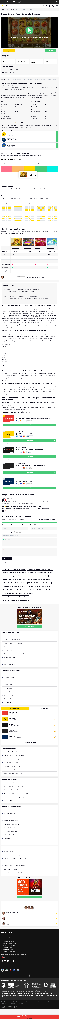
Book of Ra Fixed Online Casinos (12, 842)
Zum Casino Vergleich (29, 742)
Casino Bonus (16, 409)
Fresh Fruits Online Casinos (11, 817)
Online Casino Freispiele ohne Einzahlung (15, 858)
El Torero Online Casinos (10, 834)
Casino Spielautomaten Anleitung (13, 646)
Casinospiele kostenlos (10, 650)
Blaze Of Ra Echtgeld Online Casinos (14, 576)
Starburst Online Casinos (10, 810)
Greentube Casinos (9, 681)
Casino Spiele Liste (22, 393)
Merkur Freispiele (8, 851)
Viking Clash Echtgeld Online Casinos (14, 572)
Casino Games (11, 9)
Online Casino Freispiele (10, 869)
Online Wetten (4, 9)
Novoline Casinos (8, 691)
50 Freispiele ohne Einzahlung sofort (13, 855)
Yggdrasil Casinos (8, 702)
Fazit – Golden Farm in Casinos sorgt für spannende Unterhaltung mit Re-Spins (26, 298)
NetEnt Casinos (8, 688)
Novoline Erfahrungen (21, 463)
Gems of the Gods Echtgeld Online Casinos (16, 600)
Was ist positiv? (8, 539)
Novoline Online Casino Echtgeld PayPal (15, 797)
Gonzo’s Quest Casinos (26, 315)
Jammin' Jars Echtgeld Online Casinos (40, 572)
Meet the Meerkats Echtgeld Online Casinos (40, 590)
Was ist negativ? (8, 549)
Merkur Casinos (8, 684)
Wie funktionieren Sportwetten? (10, 939)
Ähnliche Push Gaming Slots (42, 79)
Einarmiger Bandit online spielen (13, 643)
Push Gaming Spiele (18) (11, 69)
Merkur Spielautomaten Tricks (12, 766)
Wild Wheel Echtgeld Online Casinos (38, 579)
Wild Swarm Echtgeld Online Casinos (38, 586)
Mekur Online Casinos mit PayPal (13, 773)
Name (5, 528)
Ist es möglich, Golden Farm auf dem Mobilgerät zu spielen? (21, 296)
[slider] (18, 532)
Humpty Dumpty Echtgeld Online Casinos (15, 596)
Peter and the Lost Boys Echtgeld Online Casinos (18, 593)
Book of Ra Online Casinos (11, 820)
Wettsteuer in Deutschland (9, 935)
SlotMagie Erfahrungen (21, 447)
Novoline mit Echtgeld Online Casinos (14, 786)
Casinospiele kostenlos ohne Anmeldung (15, 654)
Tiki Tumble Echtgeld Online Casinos (39, 583)
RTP (9, 79)
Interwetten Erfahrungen (21, 431)
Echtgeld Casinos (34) (10, 72)
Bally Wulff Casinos (9, 674)
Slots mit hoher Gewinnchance (12, 664)
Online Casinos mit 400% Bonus (12, 862)
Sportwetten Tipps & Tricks (9, 937)
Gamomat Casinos (9, 677)
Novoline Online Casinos (10, 782)
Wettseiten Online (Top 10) (9, 949)
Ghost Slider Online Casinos (11, 831)
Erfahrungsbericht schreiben (47, 519)
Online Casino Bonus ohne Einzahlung (14, 872)
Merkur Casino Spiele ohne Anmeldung (14, 769)
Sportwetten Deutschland (9, 951)
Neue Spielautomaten (10, 657)
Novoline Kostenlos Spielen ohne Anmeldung (16, 793)
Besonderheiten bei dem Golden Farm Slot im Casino (19, 294)
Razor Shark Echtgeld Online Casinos (14, 569)
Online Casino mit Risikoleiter (12, 661)
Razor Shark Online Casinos (11, 824)
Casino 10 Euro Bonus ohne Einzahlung (14, 865)
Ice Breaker (50, 248)
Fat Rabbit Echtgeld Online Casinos (14, 586)
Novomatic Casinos (9, 695)
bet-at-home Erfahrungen (21, 479)
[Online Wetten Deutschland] (6, 5)
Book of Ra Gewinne (9, 838)
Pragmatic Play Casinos (10, 699)
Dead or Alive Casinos (27, 503)
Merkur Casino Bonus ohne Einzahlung (14, 755)
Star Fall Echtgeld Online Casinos (38, 576)
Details (3, 79)
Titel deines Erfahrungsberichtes (11, 535)
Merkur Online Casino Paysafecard (13, 752)
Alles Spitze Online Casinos (11, 827)
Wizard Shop (27, 248)
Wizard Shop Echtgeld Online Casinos (14, 583)
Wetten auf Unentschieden (9, 941)
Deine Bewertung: (7, 532)
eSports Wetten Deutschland (9, 943)
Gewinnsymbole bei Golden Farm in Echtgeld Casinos (19, 291)
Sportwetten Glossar (7, 947)
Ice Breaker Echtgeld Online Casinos (14, 579)
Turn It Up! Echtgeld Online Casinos (14, 590)
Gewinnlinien (28, 79)
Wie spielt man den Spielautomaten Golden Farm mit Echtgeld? (22, 289)
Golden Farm (15, 248)
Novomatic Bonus (8, 800)
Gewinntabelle (16, 79)
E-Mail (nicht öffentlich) (37, 528)
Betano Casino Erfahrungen (22, 416)
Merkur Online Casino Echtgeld (12, 759)
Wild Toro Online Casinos (10, 813)
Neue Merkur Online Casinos (11, 762)
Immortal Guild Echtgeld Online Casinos (40, 569)
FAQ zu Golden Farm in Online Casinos (15, 301)
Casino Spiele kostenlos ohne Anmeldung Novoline (17, 789)
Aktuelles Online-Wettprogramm (10, 945)
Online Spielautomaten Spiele (12, 639)
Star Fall (37, 248)
